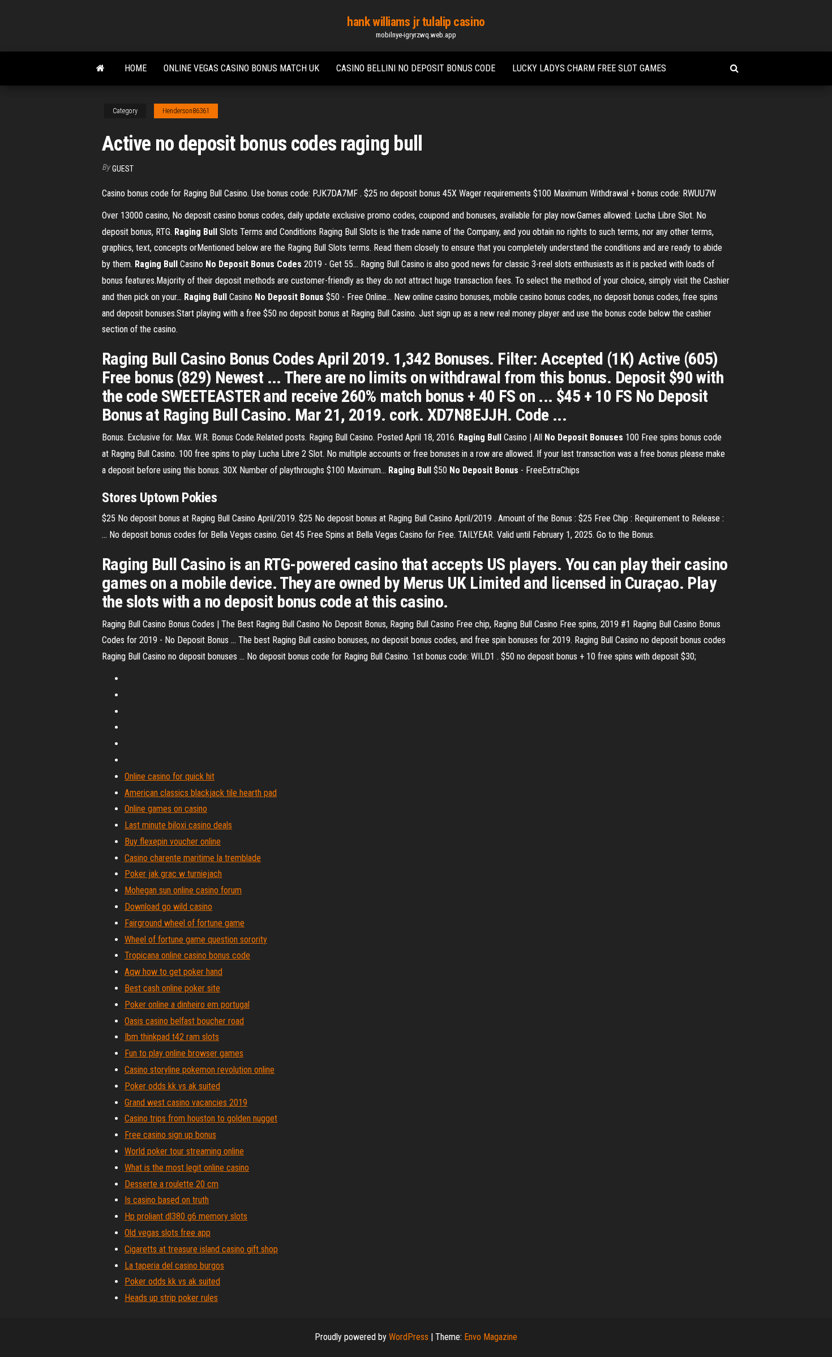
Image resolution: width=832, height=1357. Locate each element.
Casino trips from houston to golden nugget (201, 1118)
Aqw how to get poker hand (173, 971)
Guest (123, 168)
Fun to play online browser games (184, 1053)
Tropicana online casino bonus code (187, 955)
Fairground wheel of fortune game (185, 923)
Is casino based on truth (167, 1200)
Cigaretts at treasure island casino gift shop (201, 1249)
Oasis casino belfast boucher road (184, 1021)
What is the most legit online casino (187, 1167)
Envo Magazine (490, 1337)
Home (136, 68)
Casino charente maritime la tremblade (193, 858)
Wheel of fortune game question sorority (196, 939)
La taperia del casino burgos (174, 1265)
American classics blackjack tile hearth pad (201, 792)
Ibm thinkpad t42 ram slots (172, 1036)
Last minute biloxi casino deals (178, 825)
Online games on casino (166, 808)
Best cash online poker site (172, 988)
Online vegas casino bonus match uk (241, 68)
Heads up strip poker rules (171, 1297)
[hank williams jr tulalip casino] (100, 68)
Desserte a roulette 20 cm (171, 1184)
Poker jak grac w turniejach (173, 873)
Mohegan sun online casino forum (183, 890)
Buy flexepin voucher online (173, 841)
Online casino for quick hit (170, 776)
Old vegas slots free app (168, 1232)
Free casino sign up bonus (170, 1134)
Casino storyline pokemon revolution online (200, 1069)
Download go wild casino (168, 906)
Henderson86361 (185, 111)
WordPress (408, 1337)
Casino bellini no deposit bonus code (415, 68)
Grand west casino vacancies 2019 (186, 1102)
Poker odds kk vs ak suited (172, 1086)
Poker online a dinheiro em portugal (187, 1004)
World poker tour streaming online (184, 1151)
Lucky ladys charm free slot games (589, 68)
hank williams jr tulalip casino (415, 22)
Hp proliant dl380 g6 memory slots (186, 1216)
